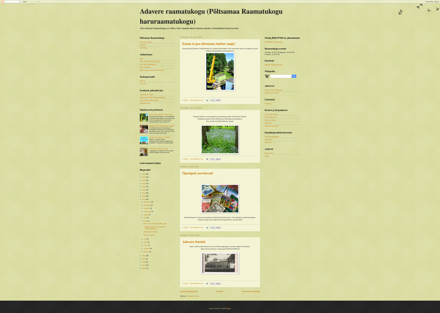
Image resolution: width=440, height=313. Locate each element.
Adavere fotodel (193, 241)
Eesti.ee (142, 81)
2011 (144, 265)
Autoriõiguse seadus (146, 94)
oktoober (147, 208)
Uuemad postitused (189, 291)
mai (145, 239)
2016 (144, 196)
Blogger (228, 308)
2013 (144, 259)
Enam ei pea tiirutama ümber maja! (208, 43)
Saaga (267, 156)
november (147, 205)
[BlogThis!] (213, 100)
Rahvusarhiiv (269, 153)
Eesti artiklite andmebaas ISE (150, 61)
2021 (144, 180)
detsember (147, 202)
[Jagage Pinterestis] (220, 100)
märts (146, 245)
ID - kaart (143, 84)
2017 (144, 193)
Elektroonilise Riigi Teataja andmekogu (152, 97)
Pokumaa (268, 104)
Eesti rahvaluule (270, 120)
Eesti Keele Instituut (271, 114)
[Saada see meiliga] (211, 100)
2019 (144, 187)
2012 (144, 262)
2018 (144, 190)
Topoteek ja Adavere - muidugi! (159, 137)
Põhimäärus (144, 48)
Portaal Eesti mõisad (272, 93)
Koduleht (143, 45)
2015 (144, 199)
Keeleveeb (268, 123)
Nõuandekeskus (145, 103)
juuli (145, 218)
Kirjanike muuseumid (272, 126)
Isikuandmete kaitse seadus (149, 100)
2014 (144, 256)
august (146, 215)
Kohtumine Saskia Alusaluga (158, 149)
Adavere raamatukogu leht (273, 65)
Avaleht (219, 291)
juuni (145, 221)
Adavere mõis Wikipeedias (273, 90)
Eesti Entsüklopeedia (272, 136)
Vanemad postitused (250, 291)
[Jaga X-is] (215, 100)
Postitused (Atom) (193, 296)
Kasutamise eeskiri (146, 42)
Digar (141, 58)
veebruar (147, 248)
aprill (145, 242)
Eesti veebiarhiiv (145, 67)
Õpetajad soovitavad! (197, 173)
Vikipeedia (268, 139)
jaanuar (146, 252)
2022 (144, 177)
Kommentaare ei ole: (197, 100)
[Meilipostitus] (207, 100)
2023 (144, 174)
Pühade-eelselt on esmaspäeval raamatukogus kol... (154, 227)
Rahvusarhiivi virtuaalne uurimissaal (152, 70)
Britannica (268, 142)
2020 (144, 183)
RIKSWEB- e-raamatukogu (273, 42)
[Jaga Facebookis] (217, 100)
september (147, 211)
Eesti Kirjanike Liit (271, 117)
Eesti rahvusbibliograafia (148, 64)
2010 (144, 268)
